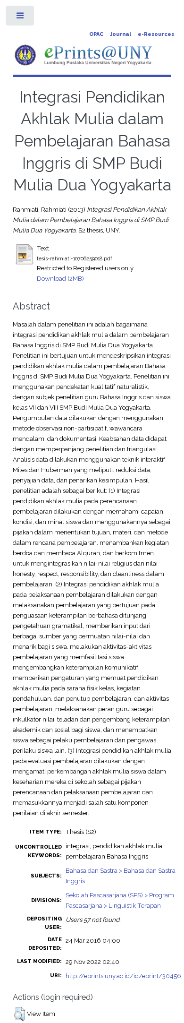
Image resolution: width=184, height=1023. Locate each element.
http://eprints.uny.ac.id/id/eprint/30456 (123, 976)
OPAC (96, 34)
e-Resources (156, 34)
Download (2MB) (60, 278)
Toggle (20, 17)
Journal (120, 34)
